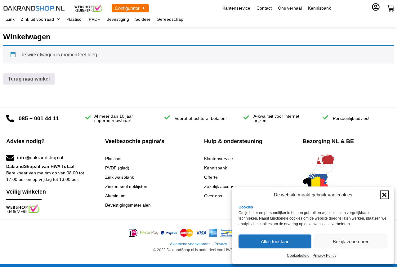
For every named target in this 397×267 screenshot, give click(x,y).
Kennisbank (319, 8)
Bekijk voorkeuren (351, 241)
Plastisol (74, 19)
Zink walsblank (119, 177)
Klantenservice (235, 8)
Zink (10, 19)
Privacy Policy (324, 255)
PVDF (94, 19)
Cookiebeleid (298, 255)
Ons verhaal (290, 8)
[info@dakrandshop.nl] (10, 158)
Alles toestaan (275, 241)
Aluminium (115, 195)
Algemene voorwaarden (190, 244)
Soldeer (142, 19)
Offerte (211, 177)
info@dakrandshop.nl (40, 157)
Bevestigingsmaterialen (128, 205)
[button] (384, 195)
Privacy (221, 244)
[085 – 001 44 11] (10, 118)
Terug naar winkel (29, 78)
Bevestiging (117, 19)
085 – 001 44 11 (39, 118)
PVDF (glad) (117, 167)
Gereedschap (170, 19)
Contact (264, 8)
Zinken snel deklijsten (126, 186)
